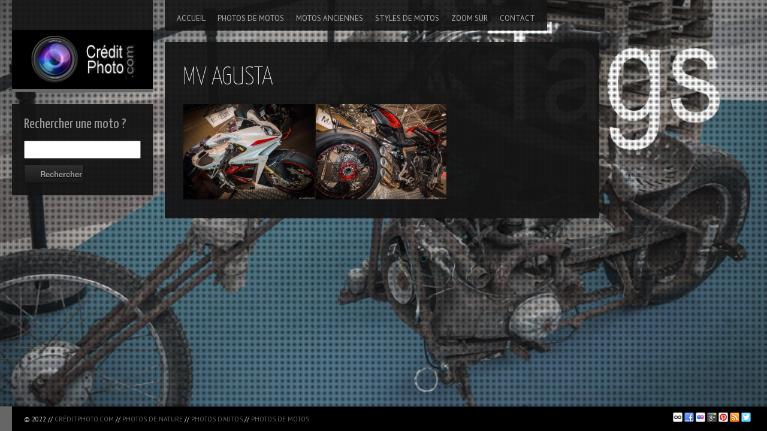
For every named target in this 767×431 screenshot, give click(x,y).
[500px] (678, 417)
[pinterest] (723, 417)
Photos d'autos (217, 419)
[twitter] (746, 417)
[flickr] (700, 417)
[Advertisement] (455, 416)
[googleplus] (712, 417)
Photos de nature (152, 419)
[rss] (734, 417)
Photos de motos (280, 419)
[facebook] (689, 417)
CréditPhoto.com (84, 419)
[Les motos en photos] (82, 44)
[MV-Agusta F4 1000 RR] (249, 151)
